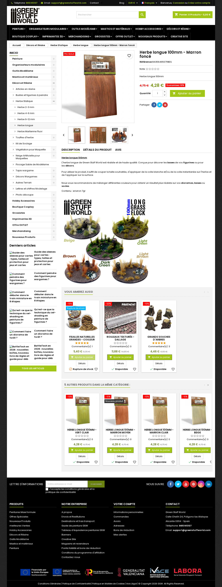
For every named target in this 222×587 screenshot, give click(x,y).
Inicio (14, 53)
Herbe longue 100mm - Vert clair (81, 431)
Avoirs (117, 521)
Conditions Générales (49, 583)
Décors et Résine (178, 29)
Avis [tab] (118, 150)
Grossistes (102, 36)
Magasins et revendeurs (75, 543)
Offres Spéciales (19, 516)
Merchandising (79, 36)
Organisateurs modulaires (47, 29)
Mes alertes (120, 534)
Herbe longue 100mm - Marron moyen (120, 431)
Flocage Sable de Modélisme (32, 164)
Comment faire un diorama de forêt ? (43, 334)
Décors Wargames (26, 176)
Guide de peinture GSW (75, 525)
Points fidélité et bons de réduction (81, 548)
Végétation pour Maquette (31, 149)
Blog (121, 2)
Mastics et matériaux (115, 29)
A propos (67, 512)
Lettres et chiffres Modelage (31, 188)
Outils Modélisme (83, 29)
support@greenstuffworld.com (68, 2)
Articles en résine (25, 89)
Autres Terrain (24, 182)
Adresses (119, 525)
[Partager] (154, 104)
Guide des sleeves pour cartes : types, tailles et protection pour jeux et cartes (45, 258)
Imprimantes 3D (52, 36)
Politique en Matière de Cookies (108, 583)
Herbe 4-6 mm (26, 113)
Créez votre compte (199, 2)
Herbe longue (25, 125)
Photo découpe (24, 194)
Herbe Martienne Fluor (30, 131)
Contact (94, 2)
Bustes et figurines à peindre (32, 95)
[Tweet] (159, 104)
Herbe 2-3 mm (26, 107)
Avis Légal (131, 583)
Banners (66, 534)
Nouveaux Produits (151, 36)
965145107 (31, 2)
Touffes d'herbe (25, 137)
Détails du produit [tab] (97, 150)
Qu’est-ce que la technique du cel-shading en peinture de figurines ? (45, 316)
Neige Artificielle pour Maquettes (28, 157)
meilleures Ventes (20, 525)
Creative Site (179, 36)
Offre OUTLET (124, 36)
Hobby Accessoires (148, 29)
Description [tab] (71, 150)
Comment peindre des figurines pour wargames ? (45, 276)
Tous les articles (33, 368)
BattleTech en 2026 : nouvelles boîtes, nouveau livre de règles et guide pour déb (44, 352)
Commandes (121, 516)
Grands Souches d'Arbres (158, 338)
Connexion (178, 2)
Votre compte (124, 504)
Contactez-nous (71, 557)
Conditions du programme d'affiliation (83, 552)
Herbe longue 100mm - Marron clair (158, 431)
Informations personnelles (128, 512)
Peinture (18, 29)
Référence (146, 61)
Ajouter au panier (187, 93)
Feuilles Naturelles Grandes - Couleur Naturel (82, 339)
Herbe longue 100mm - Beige (197, 431)
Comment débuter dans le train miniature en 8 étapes (45, 296)
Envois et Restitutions (73, 516)
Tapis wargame (25, 170)
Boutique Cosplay (24, 36)
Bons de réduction (124, 530)
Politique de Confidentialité (76, 583)
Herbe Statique (24, 101)
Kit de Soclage (24, 143)
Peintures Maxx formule (23, 512)
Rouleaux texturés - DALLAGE (120, 338)
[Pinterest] (165, 104)
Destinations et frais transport (78, 521)
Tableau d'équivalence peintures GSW (83, 530)
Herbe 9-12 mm (26, 119)
